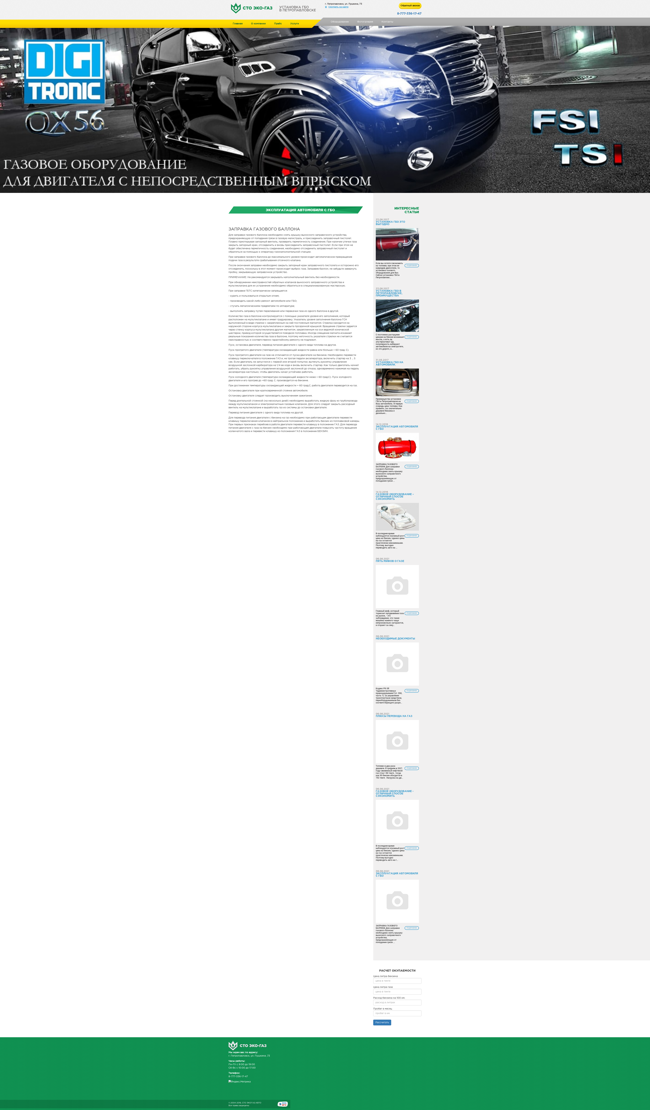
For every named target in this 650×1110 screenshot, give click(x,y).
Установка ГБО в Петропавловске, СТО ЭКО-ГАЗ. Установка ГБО (254, 8)
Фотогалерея (365, 22)
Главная (238, 23)
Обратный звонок (410, 6)
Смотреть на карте (338, 7)
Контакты (387, 22)
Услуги (294, 23)
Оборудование (340, 22)
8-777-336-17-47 (409, 13)
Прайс (278, 23)
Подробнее (412, 265)
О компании (258, 23)
